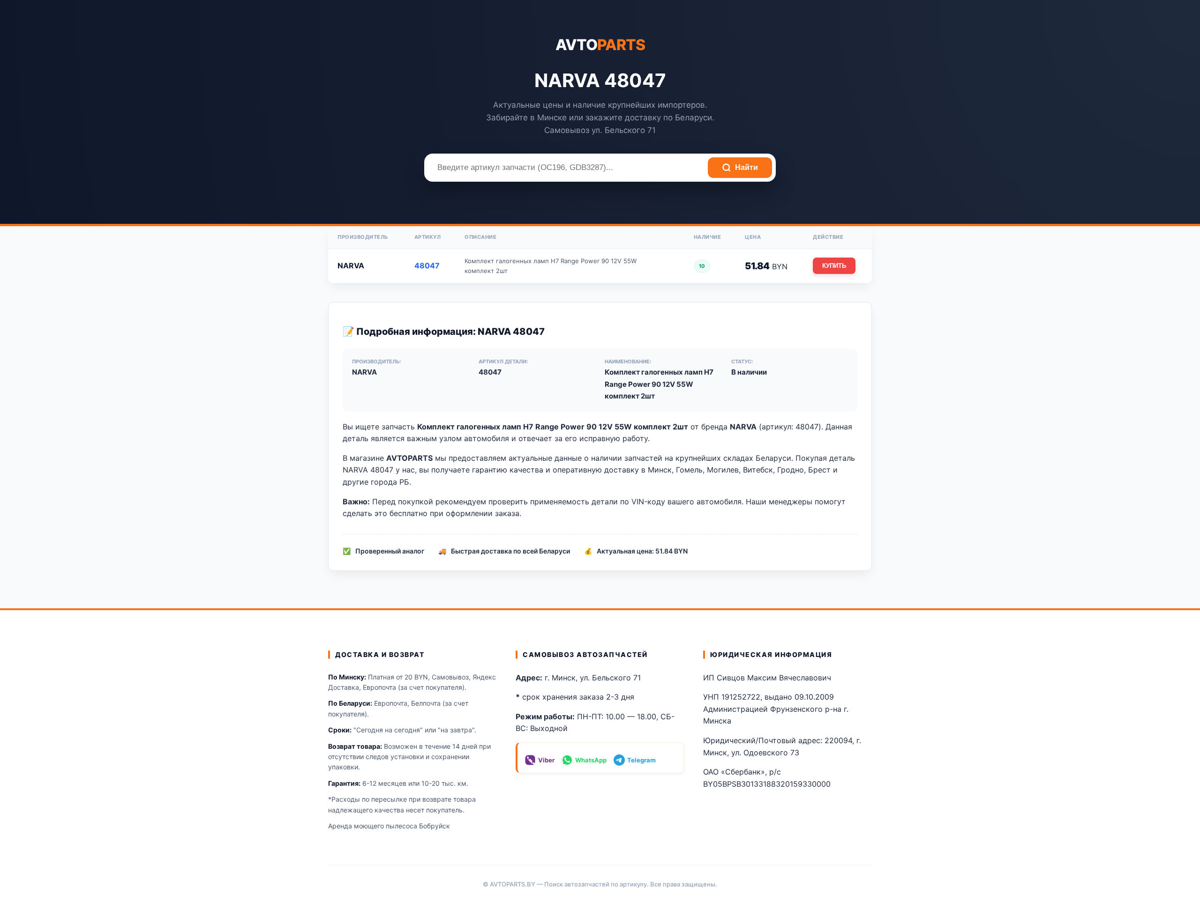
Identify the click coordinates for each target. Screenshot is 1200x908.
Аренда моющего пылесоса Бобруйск (389, 826)
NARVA (351, 265)
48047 (427, 265)
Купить (834, 265)
